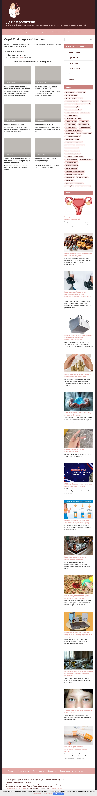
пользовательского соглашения (16, 788)
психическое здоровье (72, 154)
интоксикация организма (73, 130)
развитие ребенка (71, 159)
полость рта (80, 145)
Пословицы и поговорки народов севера (45, 159)
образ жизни (70, 145)
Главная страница (14, 32)
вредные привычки (72, 113)
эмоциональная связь (82, 186)
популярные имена (71, 148)
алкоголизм (81, 92)
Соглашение (52, 771)
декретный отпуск (71, 115)
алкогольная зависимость (73, 98)
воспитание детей (84, 104)
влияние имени (70, 104)
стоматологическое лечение (74, 174)
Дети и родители (20, 22)
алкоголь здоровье (71, 95)
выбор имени (85, 113)
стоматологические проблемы (75, 171)
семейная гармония (72, 165)
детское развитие (71, 121)
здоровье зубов (70, 124)
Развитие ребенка (58, 32)
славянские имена (71, 168)
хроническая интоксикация (74, 183)
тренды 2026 (69, 180)
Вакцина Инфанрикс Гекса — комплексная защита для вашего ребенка (76, 749)
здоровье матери (83, 124)
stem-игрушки (70, 92)
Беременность (30, 32)
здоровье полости (71, 127)
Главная (11, 771)
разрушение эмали (71, 162)
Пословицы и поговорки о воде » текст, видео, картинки (17, 87)
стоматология (70, 177)
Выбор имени (43, 32)
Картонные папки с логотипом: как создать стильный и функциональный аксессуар (78, 635)
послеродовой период (72, 151)
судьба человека (82, 177)
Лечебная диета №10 (44, 124)
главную (21, 57)
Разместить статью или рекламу (72, 771)
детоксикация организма (73, 118)
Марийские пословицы (14, 124)
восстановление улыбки (73, 110)
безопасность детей (72, 101)
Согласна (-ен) (58, 793)
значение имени (85, 127)
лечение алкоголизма (84, 133)
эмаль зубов (69, 186)
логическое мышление (73, 136)
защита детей (84, 121)
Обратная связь (23, 771)
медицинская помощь (72, 139)
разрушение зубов (85, 159)
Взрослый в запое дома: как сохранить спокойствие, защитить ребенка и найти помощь (78, 673)
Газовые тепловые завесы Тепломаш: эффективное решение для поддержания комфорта (78, 337)
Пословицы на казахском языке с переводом (46, 87)
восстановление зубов (72, 107)
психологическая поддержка (74, 156)
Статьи (80, 32)
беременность (85, 101)
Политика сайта (38, 771)
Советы (71, 32)
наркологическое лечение (73, 142)
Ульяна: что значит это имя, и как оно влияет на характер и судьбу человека (17, 160)
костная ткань (70, 133)
